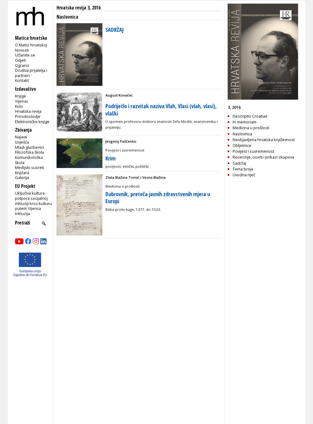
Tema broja (243, 169)
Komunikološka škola (29, 160)
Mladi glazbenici (29, 147)
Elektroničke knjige (32, 121)
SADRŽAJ (114, 29)
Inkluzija (22, 213)
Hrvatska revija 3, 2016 (79, 8)
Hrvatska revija (28, 111)
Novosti (22, 50)
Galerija (22, 177)
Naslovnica (242, 134)
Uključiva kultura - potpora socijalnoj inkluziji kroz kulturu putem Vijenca (33, 200)
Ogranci (22, 65)
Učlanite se (25, 55)
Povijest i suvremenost (253, 151)
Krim (110, 158)
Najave (21, 137)
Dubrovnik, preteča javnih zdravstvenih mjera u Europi (157, 197)
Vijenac (21, 101)
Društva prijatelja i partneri (31, 73)
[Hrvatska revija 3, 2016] (262, 98)
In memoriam (244, 122)
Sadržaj (239, 163)
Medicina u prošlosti (251, 127)
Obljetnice (242, 145)
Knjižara (22, 172)
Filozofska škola (29, 152)
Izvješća (22, 142)
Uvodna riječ (244, 174)
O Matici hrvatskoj (31, 45)
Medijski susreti (29, 167)
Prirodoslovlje (27, 116)
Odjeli (20, 60)
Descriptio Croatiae (250, 116)
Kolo (19, 106)
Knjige (20, 96)
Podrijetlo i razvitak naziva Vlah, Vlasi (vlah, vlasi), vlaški (161, 109)
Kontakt (22, 80)
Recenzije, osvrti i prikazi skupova (263, 157)
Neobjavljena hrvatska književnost (264, 139)
